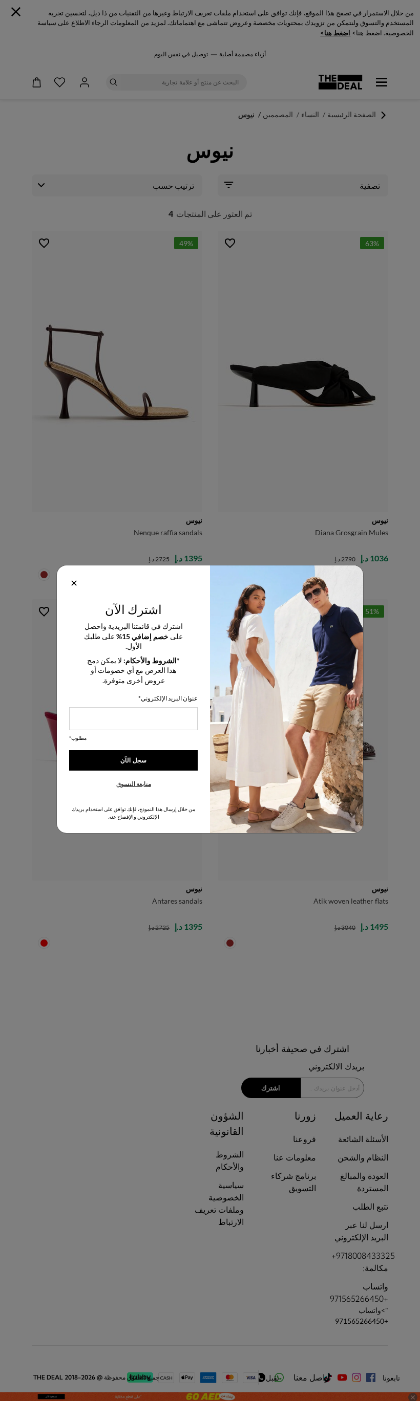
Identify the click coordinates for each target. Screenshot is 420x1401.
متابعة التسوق (133, 783)
